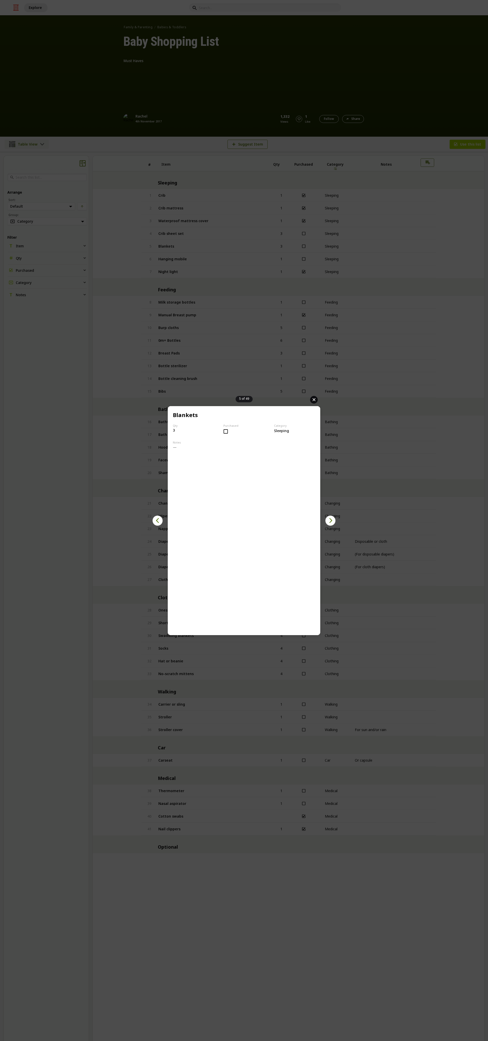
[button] (157, 521)
